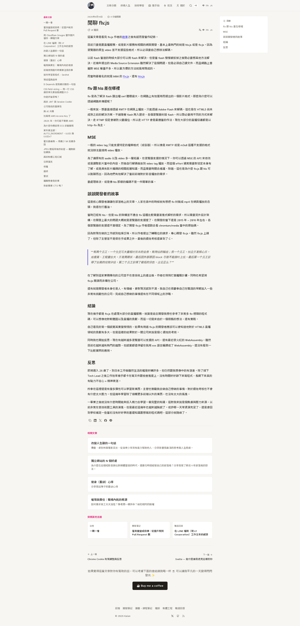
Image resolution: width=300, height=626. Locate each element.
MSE (225, 31)
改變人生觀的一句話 (54, 50)
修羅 (46, 166)
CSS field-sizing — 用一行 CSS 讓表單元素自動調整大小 (59, 91)
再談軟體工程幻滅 (53, 156)
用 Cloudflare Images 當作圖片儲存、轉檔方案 (59, 37)
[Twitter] (172, 616)
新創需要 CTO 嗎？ (53, 185)
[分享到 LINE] (110, 420)
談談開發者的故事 (233, 36)
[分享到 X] (100, 420)
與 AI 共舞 (49, 111)
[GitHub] (178, 616)
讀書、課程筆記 (143, 608)
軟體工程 (167, 608)
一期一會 (48, 22)
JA (211, 5)
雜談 (157, 608)
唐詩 (46, 171)
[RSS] (183, 616)
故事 (125, 37)
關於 (182, 5)
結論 (225, 42)
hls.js (141, 76)
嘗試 (46, 176)
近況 (169, 5)
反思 (225, 47)
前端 (117, 608)
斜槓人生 (125, 5)
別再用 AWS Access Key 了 (57, 116)
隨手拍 (155, 5)
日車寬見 (48, 161)
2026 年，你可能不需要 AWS (58, 120)
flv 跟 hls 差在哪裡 (233, 26)
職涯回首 (180, 608)
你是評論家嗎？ (51, 96)
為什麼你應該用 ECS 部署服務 (59, 125)
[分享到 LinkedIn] (95, 420)
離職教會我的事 (51, 180)
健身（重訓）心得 (53, 60)
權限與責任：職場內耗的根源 (58, 65)
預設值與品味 (50, 79)
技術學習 (139, 5)
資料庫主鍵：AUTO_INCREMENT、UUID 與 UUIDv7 (59, 133)
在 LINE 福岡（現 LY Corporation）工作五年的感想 (58, 45)
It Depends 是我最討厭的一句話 (60, 84)
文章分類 (111, 5)
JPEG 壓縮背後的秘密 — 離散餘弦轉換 (59, 151)
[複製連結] (90, 420)
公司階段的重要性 (53, 106)
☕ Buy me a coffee (150, 586)
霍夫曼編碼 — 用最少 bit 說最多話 (60, 143)
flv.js (126, 76)
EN (207, 5)
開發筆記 (127, 608)
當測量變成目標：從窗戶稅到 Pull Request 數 (58, 29)
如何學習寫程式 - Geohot (56, 74)
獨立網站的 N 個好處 (54, 55)
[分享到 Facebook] (105, 420)
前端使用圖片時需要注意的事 (58, 70)
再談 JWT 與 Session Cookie (58, 101)
